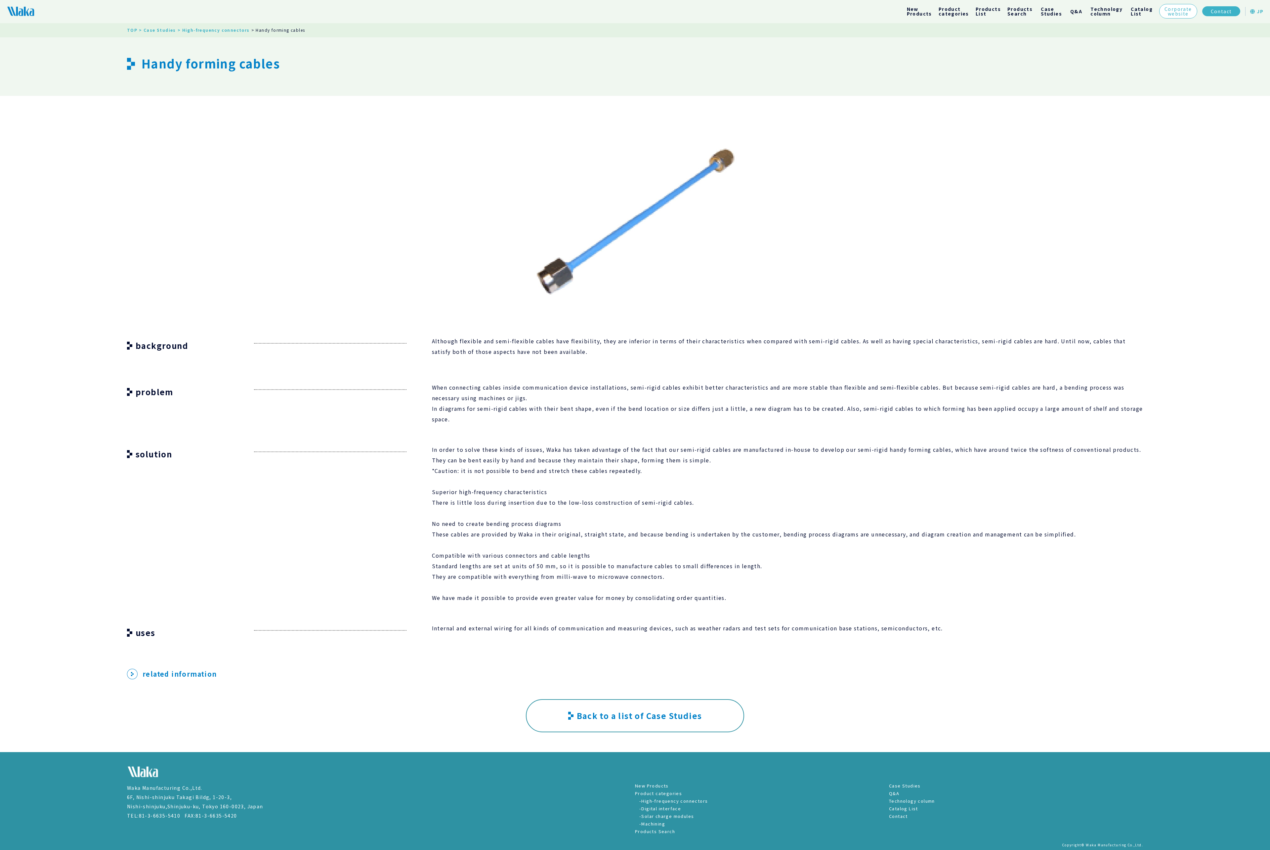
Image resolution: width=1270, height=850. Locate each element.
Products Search (655, 831)
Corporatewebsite (1178, 11)
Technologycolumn (1106, 11)
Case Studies (905, 786)
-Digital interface (660, 808)
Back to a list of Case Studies (639, 715)
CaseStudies (1051, 11)
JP (1259, 11)
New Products (652, 786)
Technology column (912, 801)
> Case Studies (157, 30)
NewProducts (919, 11)
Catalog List (903, 808)
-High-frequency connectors (673, 801)
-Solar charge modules (666, 816)
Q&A (1076, 11)
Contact (1221, 11)
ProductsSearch (1020, 11)
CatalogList (1142, 11)
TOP (132, 30)
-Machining (652, 824)
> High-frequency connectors (214, 30)
